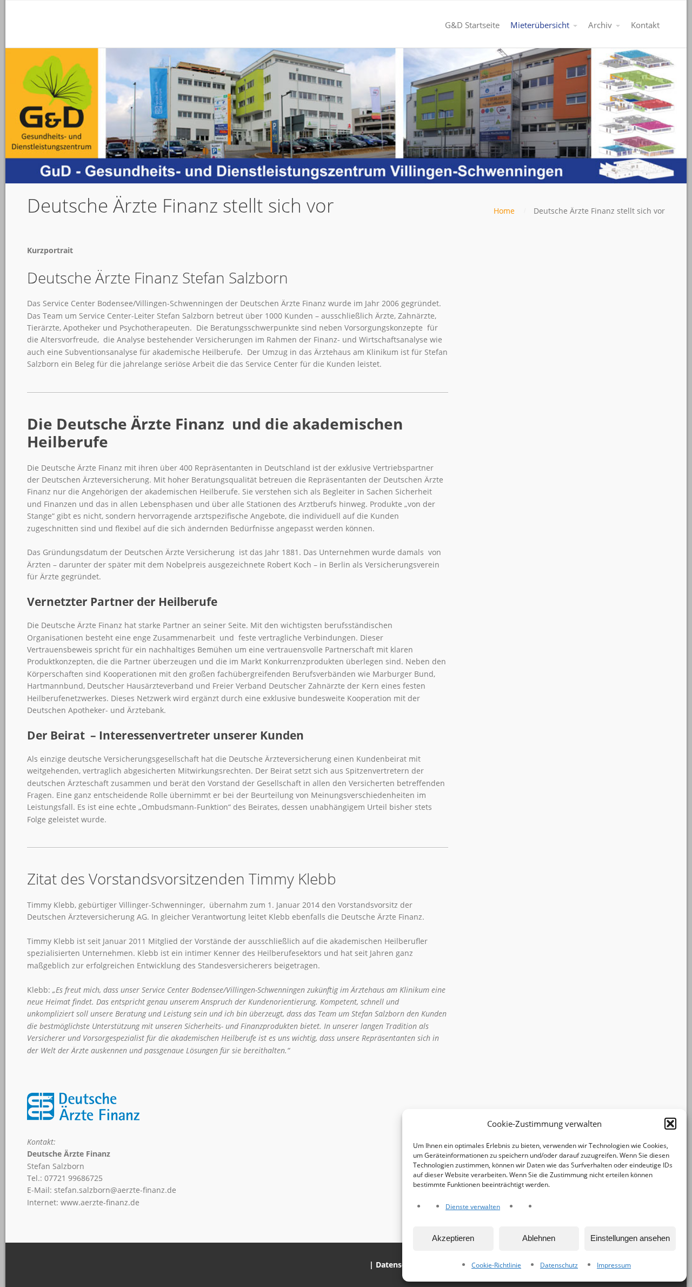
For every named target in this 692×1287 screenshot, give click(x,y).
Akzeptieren (453, 1238)
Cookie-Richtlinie (496, 1265)
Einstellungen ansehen (630, 1238)
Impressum (614, 1265)
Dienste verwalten (472, 1206)
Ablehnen (538, 1238)
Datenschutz (559, 1265)
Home (504, 211)
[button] (670, 1123)
